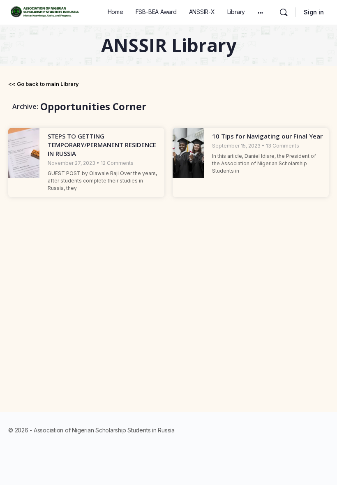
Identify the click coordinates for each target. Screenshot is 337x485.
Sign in (314, 12)
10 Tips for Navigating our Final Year (267, 136)
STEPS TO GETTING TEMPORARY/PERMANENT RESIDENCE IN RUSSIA (102, 144)
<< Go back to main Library (43, 84)
